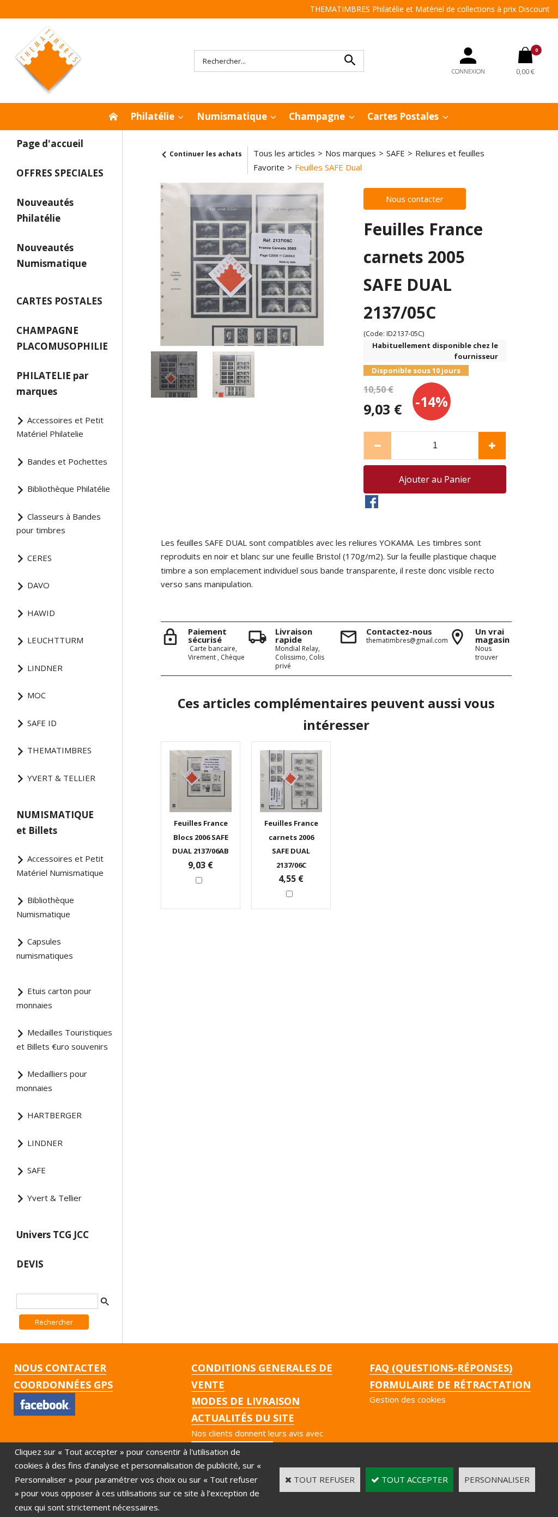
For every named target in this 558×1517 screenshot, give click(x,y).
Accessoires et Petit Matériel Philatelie (60, 427)
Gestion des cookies (407, 1399)
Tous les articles (284, 153)
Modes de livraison (245, 1401)
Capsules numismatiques (44, 948)
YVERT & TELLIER (61, 777)
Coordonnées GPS (63, 1384)
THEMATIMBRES (59, 750)
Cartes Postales (403, 116)
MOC (36, 695)
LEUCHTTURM (55, 640)
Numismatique (232, 116)
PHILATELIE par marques (52, 383)
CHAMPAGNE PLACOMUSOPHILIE (62, 338)
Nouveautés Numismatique (51, 255)
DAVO (38, 585)
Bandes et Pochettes (67, 461)
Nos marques (350, 153)
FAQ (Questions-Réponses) (440, 1367)
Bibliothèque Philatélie (68, 488)
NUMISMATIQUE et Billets (55, 822)
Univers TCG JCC (52, 1234)
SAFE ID (42, 722)
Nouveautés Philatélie (45, 210)
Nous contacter (60, 1367)
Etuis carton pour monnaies (54, 997)
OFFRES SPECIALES (60, 173)
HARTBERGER (54, 1115)
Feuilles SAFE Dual (328, 167)
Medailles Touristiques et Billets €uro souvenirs (64, 1039)
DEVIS (30, 1264)
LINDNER (45, 667)
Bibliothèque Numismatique (45, 906)
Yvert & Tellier (54, 1197)
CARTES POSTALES (59, 301)
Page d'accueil (49, 143)
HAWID (41, 612)
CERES (39, 557)
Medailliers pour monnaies (51, 1080)
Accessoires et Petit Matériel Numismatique (60, 865)
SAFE (36, 1170)
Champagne (317, 116)
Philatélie (152, 116)
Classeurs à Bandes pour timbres (58, 523)
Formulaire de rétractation (450, 1384)
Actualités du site (242, 1417)
